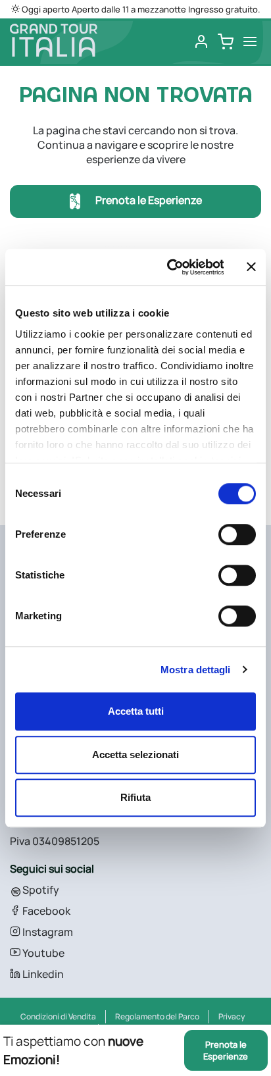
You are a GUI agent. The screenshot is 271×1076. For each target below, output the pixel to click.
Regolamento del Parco (157, 1016)
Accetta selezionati (135, 754)
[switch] (237, 534)
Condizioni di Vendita (58, 1016)
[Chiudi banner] (251, 267)
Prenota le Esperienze (147, 200)
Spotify (39, 890)
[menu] (250, 42)
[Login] (201, 42)
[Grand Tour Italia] (53, 40)
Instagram (46, 932)
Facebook (45, 911)
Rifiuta (135, 797)
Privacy (231, 1016)
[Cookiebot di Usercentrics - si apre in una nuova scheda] (169, 267)
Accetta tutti (136, 711)
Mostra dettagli (195, 669)
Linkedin (42, 974)
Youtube (42, 953)
